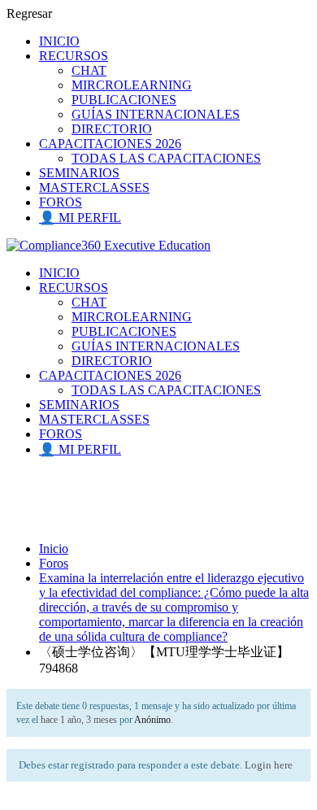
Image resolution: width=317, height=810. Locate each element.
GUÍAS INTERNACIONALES (156, 114)
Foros (53, 563)
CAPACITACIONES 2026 (110, 143)
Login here (269, 765)
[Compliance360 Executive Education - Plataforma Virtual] (109, 245)
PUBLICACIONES (124, 100)
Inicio (53, 548)
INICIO (59, 41)
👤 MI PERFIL (80, 217)
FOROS (60, 202)
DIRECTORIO (112, 129)
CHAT (89, 70)
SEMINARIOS (79, 173)
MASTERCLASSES (94, 187)
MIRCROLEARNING (132, 85)
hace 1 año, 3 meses (79, 719)
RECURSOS (73, 56)
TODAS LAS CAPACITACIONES (166, 158)
